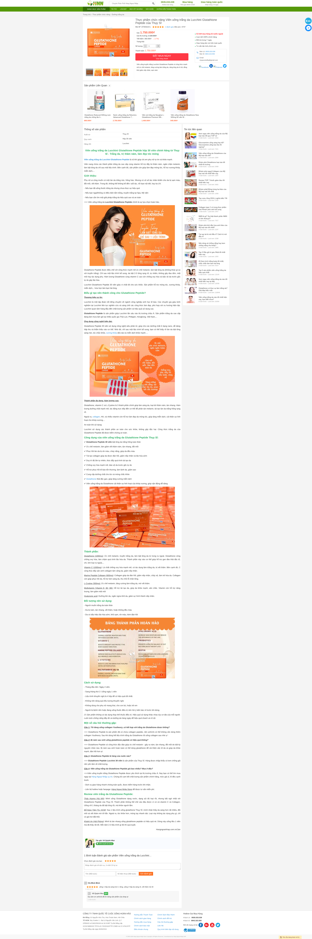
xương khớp (111, 333)
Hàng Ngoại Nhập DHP (179, 936)
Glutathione (91, 479)
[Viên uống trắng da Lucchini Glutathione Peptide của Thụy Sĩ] (90, 72)
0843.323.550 (210, 54)
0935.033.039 (210, 51)
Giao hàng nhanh (162, 57)
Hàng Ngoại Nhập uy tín (102, 777)
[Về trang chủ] (95, 3)
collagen (96, 417)
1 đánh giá (169, 27)
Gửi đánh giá (146, 874)
